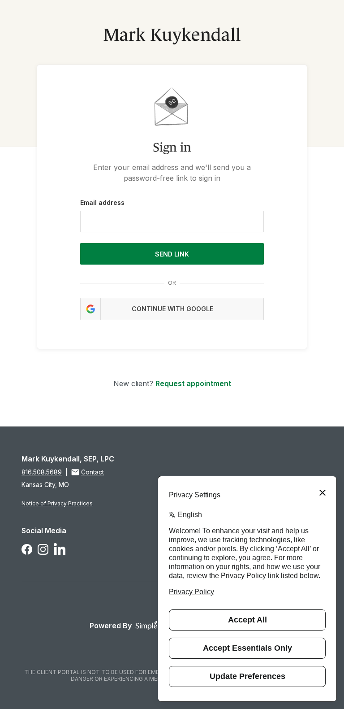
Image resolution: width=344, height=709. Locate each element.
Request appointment (193, 383)
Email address (102, 202)
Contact (92, 472)
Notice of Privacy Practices (57, 503)
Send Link (172, 254)
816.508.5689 (42, 472)
